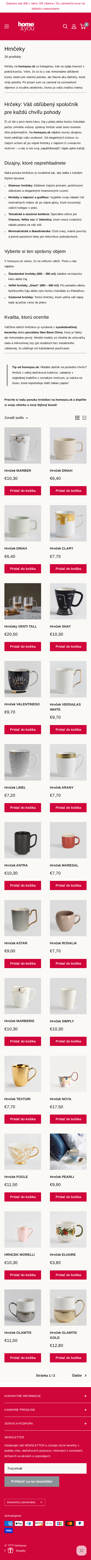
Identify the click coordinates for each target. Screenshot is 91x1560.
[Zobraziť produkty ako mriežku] (77, 418)
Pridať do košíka (23, 490)
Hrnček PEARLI (62, 1177)
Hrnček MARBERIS (19, 1021)
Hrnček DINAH (61, 470)
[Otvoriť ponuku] (6, 26)
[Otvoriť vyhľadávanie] (65, 26)
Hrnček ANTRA (16, 865)
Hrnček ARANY (62, 787)
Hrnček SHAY (60, 626)
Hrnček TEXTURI (17, 1099)
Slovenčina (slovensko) (21, 1502)
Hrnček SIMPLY (62, 1021)
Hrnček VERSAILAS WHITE (65, 707)
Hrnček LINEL (15, 787)
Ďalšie (77, 1375)
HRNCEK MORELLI (19, 1254)
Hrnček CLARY (61, 548)
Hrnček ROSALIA (63, 943)
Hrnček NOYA (60, 1099)
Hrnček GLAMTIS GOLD (63, 1335)
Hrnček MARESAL (64, 865)
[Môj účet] (74, 26)
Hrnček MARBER (17, 470)
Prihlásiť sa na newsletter (32, 1481)
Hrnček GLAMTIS (17, 1332)
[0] (83, 26)
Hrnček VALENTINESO (22, 704)
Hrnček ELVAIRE (63, 1254)
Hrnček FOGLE (16, 1177)
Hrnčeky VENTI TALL (20, 626)
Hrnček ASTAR (15, 943)
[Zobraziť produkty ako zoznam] (85, 418)
